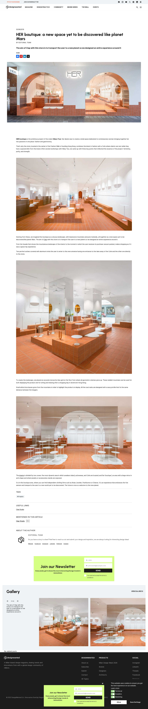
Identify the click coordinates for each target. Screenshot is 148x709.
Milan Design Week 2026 (108, 663)
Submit (84, 671)
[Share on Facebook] (17, 56)
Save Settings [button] (135, 702)
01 (11, 600)
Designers (102, 671)
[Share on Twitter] (28, 56)
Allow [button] (119, 702)
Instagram (45, 543)
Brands (101, 667)
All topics (20, 496)
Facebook (38, 543)
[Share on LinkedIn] (24, 56)
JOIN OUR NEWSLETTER (31, 2)
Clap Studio (20, 509)
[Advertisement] (74, 18)
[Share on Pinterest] (21, 56)
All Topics (85, 679)
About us (84, 663)
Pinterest (59, 543)
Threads (135, 671)
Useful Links (22, 505)
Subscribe (85, 667)
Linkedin (52, 543)
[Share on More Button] (31, 56)
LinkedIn (135, 667)
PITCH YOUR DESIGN (13, 2)
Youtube (66, 543)
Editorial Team (25, 42)
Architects (103, 675)
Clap (45, 239)
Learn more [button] (115, 688)
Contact (84, 675)
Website (30, 543)
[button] (113, 691)
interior (21, 475)
